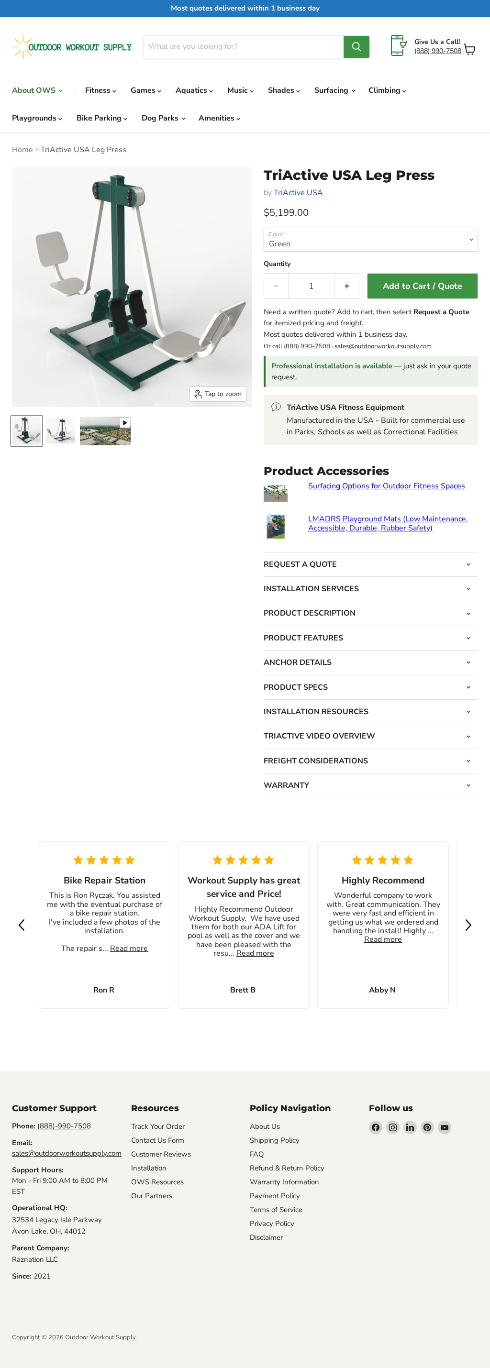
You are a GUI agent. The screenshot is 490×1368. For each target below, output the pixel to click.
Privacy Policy (272, 1223)
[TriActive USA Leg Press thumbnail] (26, 431)
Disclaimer (266, 1237)
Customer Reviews (161, 1154)
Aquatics (192, 90)
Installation (149, 1168)
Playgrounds (35, 118)
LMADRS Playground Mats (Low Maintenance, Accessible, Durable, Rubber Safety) (388, 523)
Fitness (98, 90)
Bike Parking (100, 118)
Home (22, 149)
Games (144, 90)
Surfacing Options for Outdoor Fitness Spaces (386, 486)
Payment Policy (275, 1196)
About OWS (34, 90)
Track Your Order (158, 1126)
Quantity (277, 264)
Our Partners (151, 1196)
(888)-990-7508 (64, 1126)
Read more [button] (129, 948)
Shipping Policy (275, 1140)
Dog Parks (161, 118)
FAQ (257, 1154)
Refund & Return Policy (287, 1168)
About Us (265, 1126)
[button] (21, 925)
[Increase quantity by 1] (347, 286)
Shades (282, 90)
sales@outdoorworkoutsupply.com (383, 346)
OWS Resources (157, 1182)
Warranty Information (284, 1182)
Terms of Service (276, 1209)
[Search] (356, 47)
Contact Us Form (157, 1140)
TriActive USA (298, 193)
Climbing (385, 90)
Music (238, 90)
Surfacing (332, 90)
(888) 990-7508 (437, 50)
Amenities (217, 118)
